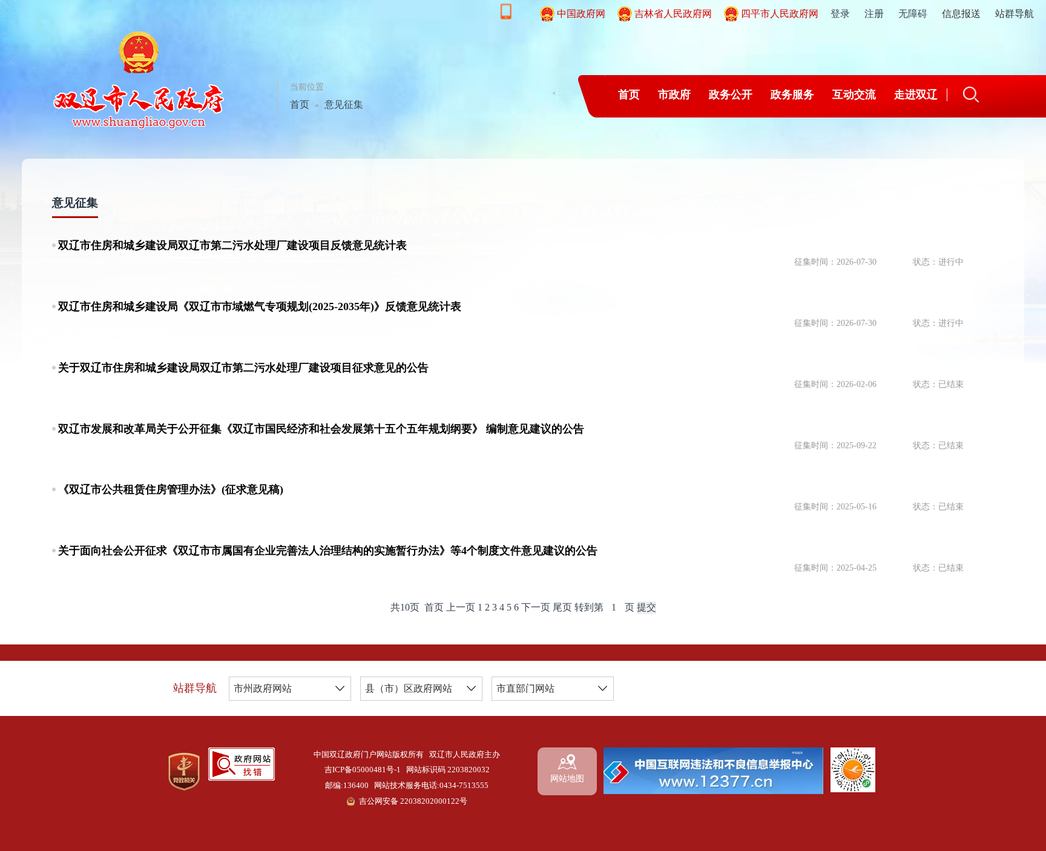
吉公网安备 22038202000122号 (413, 801)
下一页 (535, 607)
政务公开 (730, 94)
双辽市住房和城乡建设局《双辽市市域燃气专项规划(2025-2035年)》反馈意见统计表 (259, 306)
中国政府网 (581, 13)
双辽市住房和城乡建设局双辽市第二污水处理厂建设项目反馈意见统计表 (232, 245)
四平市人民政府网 (779, 13)
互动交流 (854, 94)
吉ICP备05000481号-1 (362, 770)
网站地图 (567, 778)
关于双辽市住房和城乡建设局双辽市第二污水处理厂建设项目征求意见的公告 (243, 368)
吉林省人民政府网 (673, 13)
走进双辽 (916, 94)
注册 (874, 13)
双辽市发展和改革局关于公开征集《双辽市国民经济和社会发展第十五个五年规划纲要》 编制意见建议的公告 (321, 429)
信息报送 (961, 13)
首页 (299, 104)
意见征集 (343, 104)
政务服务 (792, 94)
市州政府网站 (263, 688)
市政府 (674, 94)
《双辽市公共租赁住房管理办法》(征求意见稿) (170, 489)
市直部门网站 (525, 688)
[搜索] (971, 94)
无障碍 (912, 13)
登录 (840, 13)
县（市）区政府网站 (408, 688)
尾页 (562, 607)
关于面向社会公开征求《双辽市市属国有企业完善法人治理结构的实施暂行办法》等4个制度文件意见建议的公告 (327, 551)
